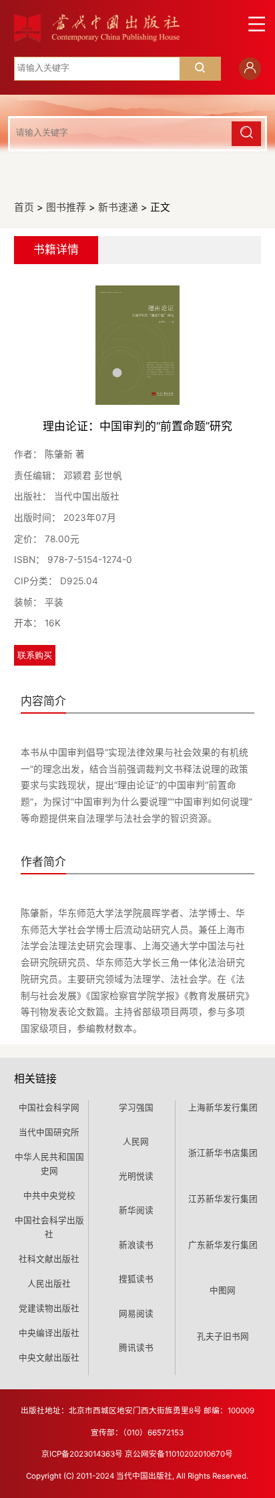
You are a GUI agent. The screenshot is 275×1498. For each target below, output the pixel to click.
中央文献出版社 (49, 1358)
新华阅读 (136, 1210)
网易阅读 (136, 1314)
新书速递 (118, 207)
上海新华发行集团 (223, 1107)
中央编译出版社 (49, 1333)
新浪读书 (136, 1245)
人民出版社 (49, 1284)
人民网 (136, 1142)
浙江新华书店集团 (223, 1153)
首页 (24, 207)
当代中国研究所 (49, 1132)
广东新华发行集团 (223, 1245)
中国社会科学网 (49, 1107)
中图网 (223, 1290)
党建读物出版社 (49, 1308)
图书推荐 (66, 207)
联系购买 (34, 655)
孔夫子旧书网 (223, 1336)
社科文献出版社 (49, 1259)
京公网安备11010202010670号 (179, 1454)
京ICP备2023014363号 (82, 1454)
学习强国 (136, 1107)
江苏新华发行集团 (223, 1199)
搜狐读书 (136, 1279)
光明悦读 (136, 1176)
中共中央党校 (49, 1196)
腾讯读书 (136, 1348)
